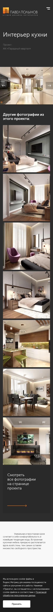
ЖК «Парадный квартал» (17, 48)
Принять (16, 604)
